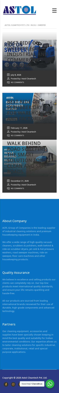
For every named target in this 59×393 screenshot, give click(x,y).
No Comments (17, 82)
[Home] (19, 10)
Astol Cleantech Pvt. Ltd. (34, 377)
